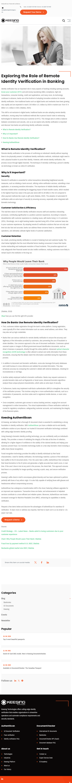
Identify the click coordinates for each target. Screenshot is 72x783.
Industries (7, 757)
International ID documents (48, 731)
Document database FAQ (47, 742)
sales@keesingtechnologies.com (9, 11)
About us (7, 765)
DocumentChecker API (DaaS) (49, 738)
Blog (3, 598)
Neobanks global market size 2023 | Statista (17, 548)
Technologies (8, 754)
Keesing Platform (9, 761)
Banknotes (7, 602)
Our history (7, 769)
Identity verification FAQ (11, 738)
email (61, 510)
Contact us (42, 754)
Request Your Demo (32, 12)
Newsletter (5, 620)
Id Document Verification (12, 731)
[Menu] (69, 20)
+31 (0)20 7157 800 (46, 7)
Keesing (6, 609)
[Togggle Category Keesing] (70, 598)
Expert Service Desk (46, 757)
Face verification (9, 735)
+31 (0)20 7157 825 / (32, 7)
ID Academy (43, 761)
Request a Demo (12, 519)
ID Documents (9, 606)
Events (4, 615)
